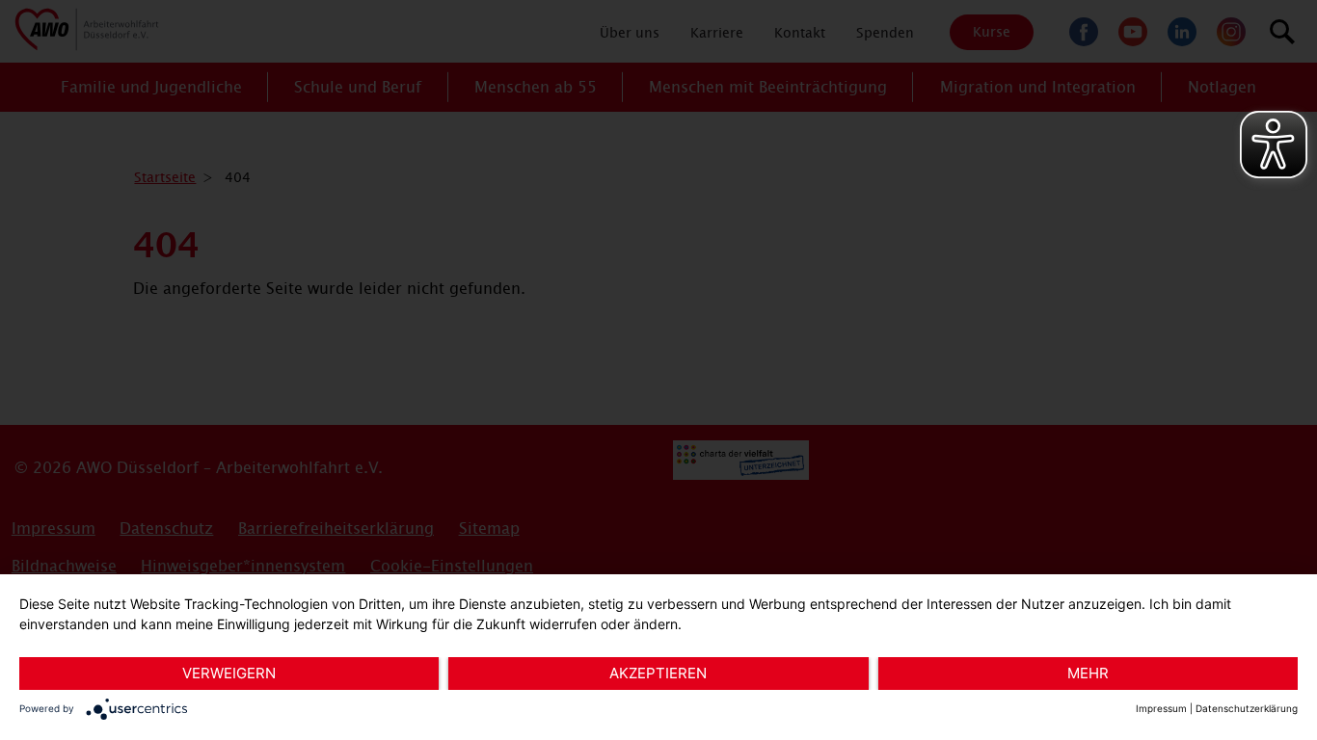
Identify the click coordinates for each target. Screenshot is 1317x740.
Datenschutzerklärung (1247, 708)
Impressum (1161, 708)
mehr (1088, 673)
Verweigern (229, 673)
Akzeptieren (658, 673)
